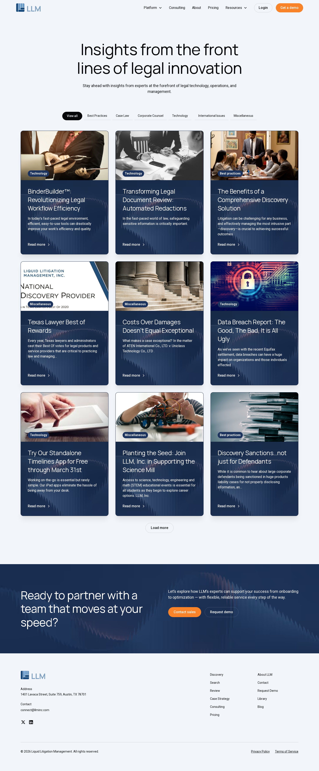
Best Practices (97, 115)
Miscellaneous (243, 115)
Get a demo (289, 8)
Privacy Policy (260, 751)
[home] (28, 7)
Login (263, 8)
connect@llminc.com (35, 710)
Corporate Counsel (150, 115)
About (196, 8)
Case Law (122, 115)
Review (215, 690)
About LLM (265, 674)
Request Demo (268, 690)
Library (262, 698)
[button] (153, 7)
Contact (263, 682)
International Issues (211, 115)
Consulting (177, 8)
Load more (159, 528)
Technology (180, 115)
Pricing (213, 8)
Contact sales (185, 612)
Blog (261, 706)
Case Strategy (220, 698)
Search (215, 682)
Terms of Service (286, 751)
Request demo (221, 612)
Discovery (216, 674)
